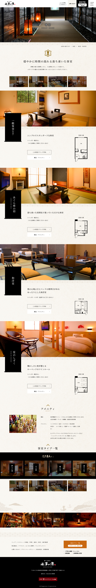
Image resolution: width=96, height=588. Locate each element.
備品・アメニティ (39, 157)
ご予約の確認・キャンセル (72, 551)
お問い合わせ (72, 3)
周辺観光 (14, 546)
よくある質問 (63, 2)
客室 (39, 542)
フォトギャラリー (40, 546)
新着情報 (46, 549)
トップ (14, 542)
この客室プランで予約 (39, 152)
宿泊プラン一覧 (75, 544)
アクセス (21, 546)
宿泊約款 (39, 549)
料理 (31, 542)
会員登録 (67, 553)
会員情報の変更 (77, 553)
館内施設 (45, 542)
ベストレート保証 (22, 542)
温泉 (35, 542)
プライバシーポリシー (28, 549)
